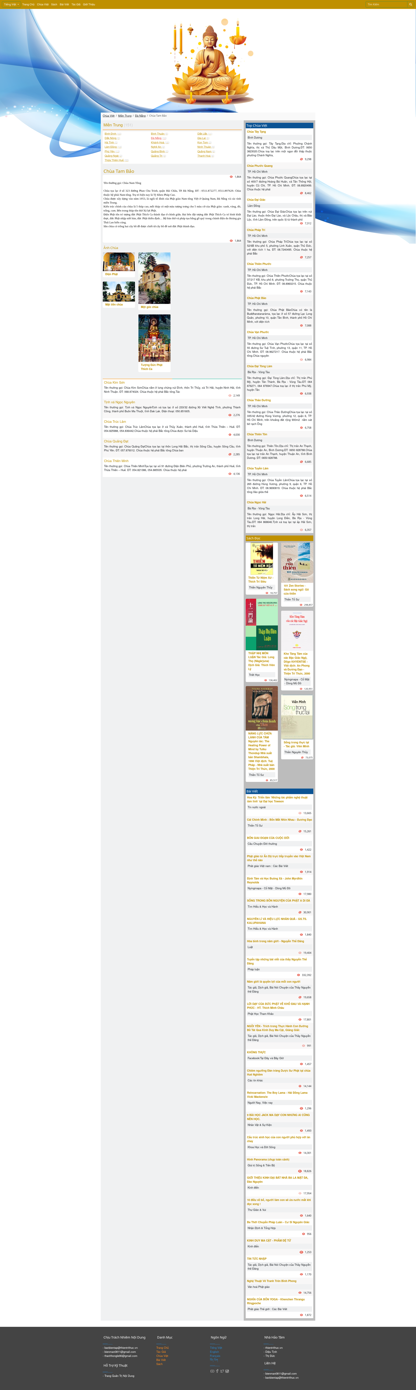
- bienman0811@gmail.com (119, 1352)
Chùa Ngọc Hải (256, 502)
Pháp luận (254, 969)
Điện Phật (111, 274)
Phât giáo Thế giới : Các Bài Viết (267, 1309)
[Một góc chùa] (154, 278)
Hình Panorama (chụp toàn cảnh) (268, 1159)
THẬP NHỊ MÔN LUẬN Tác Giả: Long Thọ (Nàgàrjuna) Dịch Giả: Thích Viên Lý (261, 661)
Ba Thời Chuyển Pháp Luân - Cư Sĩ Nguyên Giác (278, 1222)
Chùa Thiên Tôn (257, 434)
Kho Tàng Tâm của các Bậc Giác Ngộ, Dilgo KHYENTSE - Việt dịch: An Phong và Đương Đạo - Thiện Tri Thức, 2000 (297, 663)
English (214, 1352)
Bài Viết (64, 4)
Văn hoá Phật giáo (259, 1287)
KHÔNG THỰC (256, 1052)
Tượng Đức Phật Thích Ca (151, 367)
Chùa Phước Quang (260, 166)
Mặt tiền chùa (114, 304)
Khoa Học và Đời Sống (261, 1147)
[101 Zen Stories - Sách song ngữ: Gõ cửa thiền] (297, 562)
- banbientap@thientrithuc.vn (120, 1347)
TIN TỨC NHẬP (256, 1259)
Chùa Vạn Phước (258, 332)
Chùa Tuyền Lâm (257, 468)
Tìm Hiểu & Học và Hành (263, 906)
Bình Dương (255, 137)
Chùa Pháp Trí (256, 230)
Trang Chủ (28, 4)
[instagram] (227, 1371)
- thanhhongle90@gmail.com (120, 1356)
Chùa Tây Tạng (256, 132)
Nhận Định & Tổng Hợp (262, 1228)
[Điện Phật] (119, 261)
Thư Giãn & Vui (257, 1210)
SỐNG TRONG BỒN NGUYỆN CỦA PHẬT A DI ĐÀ (278, 900)
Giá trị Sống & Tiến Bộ (261, 1165)
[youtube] (212, 1371)
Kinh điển (253, 1187)
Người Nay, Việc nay (260, 1102)
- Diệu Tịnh (270, 1352)
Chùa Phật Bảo (256, 298)
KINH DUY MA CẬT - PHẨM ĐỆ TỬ (269, 1240)
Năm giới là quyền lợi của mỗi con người (273, 981)
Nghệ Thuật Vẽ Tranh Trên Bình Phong (271, 1281)
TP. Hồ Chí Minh (257, 171)
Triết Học (254, 675)
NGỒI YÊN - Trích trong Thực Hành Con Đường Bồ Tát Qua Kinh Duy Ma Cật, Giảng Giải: (277, 1028)
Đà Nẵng (140, 116)
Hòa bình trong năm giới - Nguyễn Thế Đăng (275, 941)
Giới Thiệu (89, 4)
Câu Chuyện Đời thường (262, 844)
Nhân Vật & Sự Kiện (260, 1125)
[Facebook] (217, 1371)
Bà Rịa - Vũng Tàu (259, 372)
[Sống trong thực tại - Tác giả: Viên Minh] (297, 716)
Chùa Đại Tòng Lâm (259, 366)
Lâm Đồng (254, 206)
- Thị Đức (269, 1356)
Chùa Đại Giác (256, 200)
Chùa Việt (43, 4)
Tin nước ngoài (257, 807)
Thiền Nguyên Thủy (261, 587)
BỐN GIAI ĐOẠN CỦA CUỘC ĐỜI (268, 838)
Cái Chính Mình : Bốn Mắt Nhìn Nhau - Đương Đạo (279, 820)
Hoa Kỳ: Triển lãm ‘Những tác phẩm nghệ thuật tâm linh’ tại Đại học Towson (277, 799)
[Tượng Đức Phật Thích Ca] (154, 338)
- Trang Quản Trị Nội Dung (118, 1376)
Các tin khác (255, 1080)
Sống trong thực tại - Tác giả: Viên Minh (296, 744)
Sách (54, 4)
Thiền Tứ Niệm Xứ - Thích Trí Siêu (260, 579)
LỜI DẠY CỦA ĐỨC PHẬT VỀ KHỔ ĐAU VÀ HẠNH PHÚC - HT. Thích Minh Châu (278, 1006)
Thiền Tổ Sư (256, 775)
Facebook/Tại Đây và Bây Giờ (266, 1058)
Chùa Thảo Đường (259, 400)
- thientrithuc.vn (273, 1347)
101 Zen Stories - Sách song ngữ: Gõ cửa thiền (296, 589)
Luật (250, 947)
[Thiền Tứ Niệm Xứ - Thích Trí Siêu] (262, 558)
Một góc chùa (149, 307)
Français (215, 1356)
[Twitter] (222, 1371)
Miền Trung (124, 116)
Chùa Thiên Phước (259, 264)
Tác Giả (76, 4)
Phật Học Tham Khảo (260, 1014)
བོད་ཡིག (214, 1360)
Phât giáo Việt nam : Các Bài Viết (268, 866)
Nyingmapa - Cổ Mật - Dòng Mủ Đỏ (296, 681)
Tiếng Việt (10, 4)
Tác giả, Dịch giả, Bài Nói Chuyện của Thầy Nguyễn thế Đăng (279, 989)
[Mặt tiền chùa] (119, 291)
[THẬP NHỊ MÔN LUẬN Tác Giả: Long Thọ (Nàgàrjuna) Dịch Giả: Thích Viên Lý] (262, 624)
